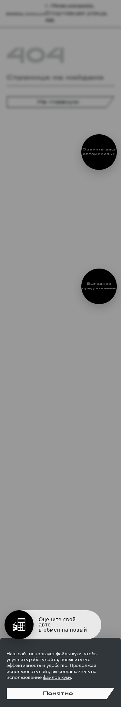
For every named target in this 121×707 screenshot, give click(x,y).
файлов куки (57, 677)
